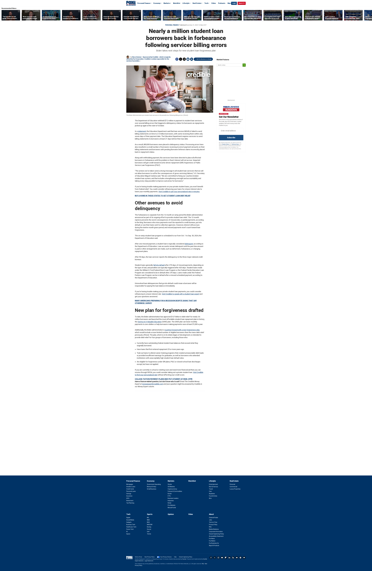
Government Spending (154, 484)
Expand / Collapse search (229, 3)
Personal (232, 484)
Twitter (180, 59)
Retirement (129, 500)
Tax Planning (130, 503)
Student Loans (130, 486)
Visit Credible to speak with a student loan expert (180, 294)
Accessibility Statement (216, 536)
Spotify (240, 557)
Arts (210, 498)
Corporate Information (216, 531)
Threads (184, 59)
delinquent (189, 244)
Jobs (210, 520)
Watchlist (176, 3)
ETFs (169, 496)
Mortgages (129, 484)
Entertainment (213, 484)
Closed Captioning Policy (216, 534)
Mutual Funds (172, 507)
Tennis (149, 534)
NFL (148, 517)
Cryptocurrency (172, 489)
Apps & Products (214, 545)
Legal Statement (148, 560)
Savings (128, 493)
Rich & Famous (213, 486)
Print (187, 59)
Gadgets (128, 522)
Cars (210, 491)
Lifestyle (186, 3)
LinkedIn (229, 557)
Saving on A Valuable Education (150, 322)
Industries (171, 500)
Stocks (170, 484)
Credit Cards (130, 489)
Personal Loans (131, 491)
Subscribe (231, 138)
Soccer (149, 529)
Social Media (130, 520)
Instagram (218, 557)
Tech (206, 3)
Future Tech (130, 529)
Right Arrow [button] (368, 15)
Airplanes (212, 493)
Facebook (176, 59)
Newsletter (236, 557)
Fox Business (131, 3)
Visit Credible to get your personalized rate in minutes (179, 192)
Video (213, 3)
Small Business (151, 489)
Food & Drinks (213, 496)
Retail (169, 503)
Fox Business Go (214, 543)
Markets (167, 3)
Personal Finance (143, 3)
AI (127, 531)
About (211, 514)
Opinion (171, 514)
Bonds (170, 493)
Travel (211, 489)
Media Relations (214, 529)
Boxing (149, 527)
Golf (148, 531)
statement (142, 131)
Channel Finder (213, 517)
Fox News (212, 538)
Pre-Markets (171, 505)
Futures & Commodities (175, 491)
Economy (156, 3)
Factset (184, 559)
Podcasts (221, 3)
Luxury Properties (235, 489)
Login (234, 3)
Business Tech (130, 524)
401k (127, 498)
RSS (233, 557)
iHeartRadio (244, 557)
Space (128, 534)
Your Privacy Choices (166, 557)
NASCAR (149, 524)
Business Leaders (173, 498)
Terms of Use (235, 144)
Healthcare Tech (131, 527)
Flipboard (225, 557)
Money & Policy (151, 486)
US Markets (171, 486)
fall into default (159, 265)
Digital (128, 517)
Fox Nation (212, 541)
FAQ (210, 527)
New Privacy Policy (150, 557)
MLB (148, 522)
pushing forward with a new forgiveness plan (182, 330)
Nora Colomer (137, 57)
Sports (149, 514)
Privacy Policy (225, 144)
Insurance (129, 496)
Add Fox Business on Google (204, 59)
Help (175, 557)
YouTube (222, 557)
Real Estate (197, 3)
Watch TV (242, 3)
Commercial (233, 486)
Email (191, 59)
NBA (148, 520)
